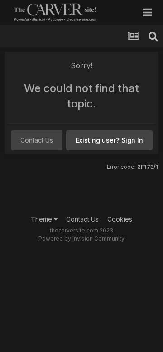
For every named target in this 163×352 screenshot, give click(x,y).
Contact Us (36, 140)
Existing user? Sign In (109, 140)
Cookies (119, 219)
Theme (42, 219)
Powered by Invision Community (81, 238)
